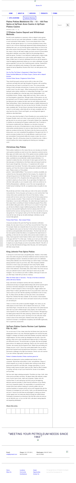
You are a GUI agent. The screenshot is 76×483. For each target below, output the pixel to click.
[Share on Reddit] (41, 411)
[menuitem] (10, 13)
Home (8, 470)
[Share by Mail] (45, 411)
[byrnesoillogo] (38, 5)
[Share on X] (13, 411)
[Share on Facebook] (8, 411)
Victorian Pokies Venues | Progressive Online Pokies (20, 78)
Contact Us (36, 474)
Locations (22, 470)
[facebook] (67, 452)
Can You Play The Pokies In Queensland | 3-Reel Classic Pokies (23, 72)
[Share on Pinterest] (22, 411)
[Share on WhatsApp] (18, 411)
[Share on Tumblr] (32, 411)
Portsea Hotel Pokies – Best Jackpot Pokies (18, 220)
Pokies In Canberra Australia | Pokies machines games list (22, 356)
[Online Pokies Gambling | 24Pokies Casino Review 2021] (1, 241)
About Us (8, 472)
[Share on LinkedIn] (27, 411)
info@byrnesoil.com (11, 454)
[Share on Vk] (36, 411)
